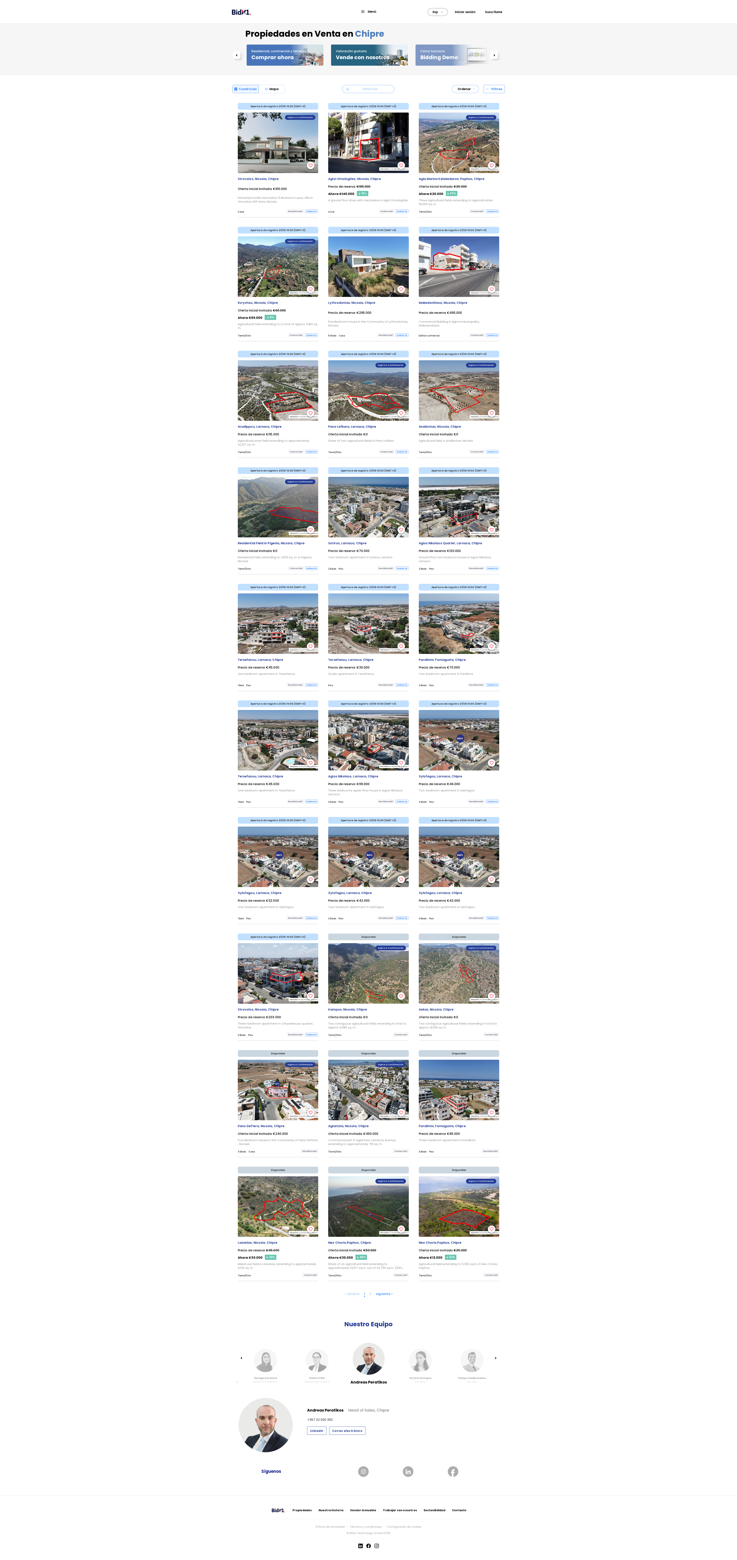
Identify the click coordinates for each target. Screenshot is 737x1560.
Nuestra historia (331, 1510)
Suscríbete (493, 12)
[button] (368, 11)
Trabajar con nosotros (400, 1510)
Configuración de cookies (404, 1527)
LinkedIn (316, 1431)
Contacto (459, 1510)
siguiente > (384, 1294)
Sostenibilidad (434, 1510)
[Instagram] (376, 1545)
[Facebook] (368, 1545)
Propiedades (302, 1510)
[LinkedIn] (360, 1545)
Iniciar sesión (465, 12)
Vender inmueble (363, 1510)
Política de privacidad (330, 1527)
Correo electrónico (347, 1431)
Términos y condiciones (366, 1527)
